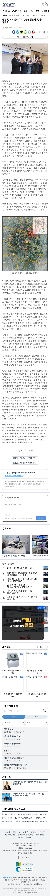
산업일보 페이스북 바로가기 (24, 462)
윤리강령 (33, 832)
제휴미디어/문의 (40, 835)
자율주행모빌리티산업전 (14, 757)
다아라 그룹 (24, 857)
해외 (36, 716)
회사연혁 (25, 832)
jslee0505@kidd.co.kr (25, 472)
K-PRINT (8, 750)
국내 (13, 716)
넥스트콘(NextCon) (12, 736)
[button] (29, 32)
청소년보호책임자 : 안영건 (25, 835)
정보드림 (29, 837)
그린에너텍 (8, 729)
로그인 (41, 518)
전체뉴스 (6, 10)
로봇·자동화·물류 (31, 10)
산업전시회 (16, 10)
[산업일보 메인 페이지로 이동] (8, 3)
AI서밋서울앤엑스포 (12, 743)
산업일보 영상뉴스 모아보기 (24, 458)
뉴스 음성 (23, 37)
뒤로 (20, 451)
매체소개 (7, 832)
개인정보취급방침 (10, 835)
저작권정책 (42, 832)
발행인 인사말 (16, 832)
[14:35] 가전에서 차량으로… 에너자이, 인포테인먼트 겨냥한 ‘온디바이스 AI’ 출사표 (28, 15)
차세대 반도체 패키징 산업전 (16, 765)
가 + (45, 32)
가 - (39, 32)
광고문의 (21, 837)
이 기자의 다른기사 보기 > (14, 475)
